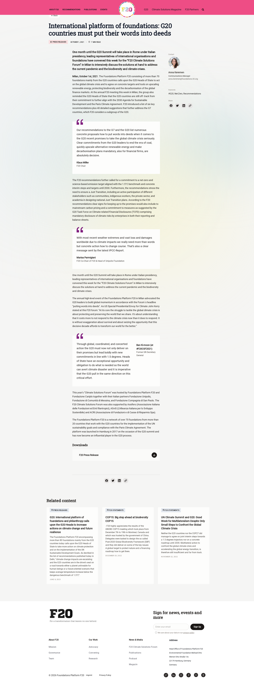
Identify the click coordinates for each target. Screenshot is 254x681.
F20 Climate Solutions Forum (143, 647)
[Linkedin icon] (183, 105)
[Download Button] (153, 455)
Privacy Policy (105, 675)
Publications (90, 9)
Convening (94, 653)
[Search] (203, 9)
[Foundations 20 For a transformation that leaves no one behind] (127, 9)
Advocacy (93, 647)
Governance (54, 653)
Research (93, 659)
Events (103, 9)
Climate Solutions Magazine (166, 9)
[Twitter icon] (177, 105)
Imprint (89, 675)
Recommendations (71, 9)
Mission (52, 647)
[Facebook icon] (171, 105)
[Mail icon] (190, 105)
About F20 (54, 9)
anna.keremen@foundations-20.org (183, 79)
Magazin (133, 664)
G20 (146, 9)
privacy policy (188, 633)
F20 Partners (192, 9)
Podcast (133, 659)
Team (51, 659)
